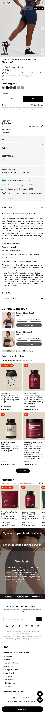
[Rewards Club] (40, 700)
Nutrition (27, 8)
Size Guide (38, 105)
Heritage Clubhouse (10, 670)
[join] (39, 619)
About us (6, 686)
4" (12, 99)
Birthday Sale (8, 676)
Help (5, 647)
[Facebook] (19, 626)
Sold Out (22, 709)
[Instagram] (7, 626)
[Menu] (4, 3)
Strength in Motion (10, 663)
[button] (42, 28)
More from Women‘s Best (17, 652)
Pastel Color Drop (9, 673)
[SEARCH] (33, 3)
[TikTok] (13, 626)
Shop (41, 483)
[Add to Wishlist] (42, 49)
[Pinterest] (32, 626)
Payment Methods (13, 691)
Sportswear (38, 8)
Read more (5, 79)
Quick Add (29, 325)
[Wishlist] (38, 3)
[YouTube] (26, 626)
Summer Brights (9, 666)
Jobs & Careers (9, 683)
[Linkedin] (38, 626)
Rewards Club (8, 680)
